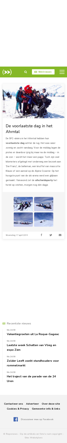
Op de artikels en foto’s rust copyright (41, 433)
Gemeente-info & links (46, 408)
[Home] (6, 72)
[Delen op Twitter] (51, 235)
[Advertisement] (33, 33)
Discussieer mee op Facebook (37, 419)
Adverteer (32, 404)
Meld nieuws (45, 72)
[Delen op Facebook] (41, 235)
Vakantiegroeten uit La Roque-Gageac (33, 334)
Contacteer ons (13, 404)
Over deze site (51, 404)
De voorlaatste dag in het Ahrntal (29, 128)
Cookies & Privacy (18, 408)
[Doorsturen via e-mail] (60, 235)
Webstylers (36, 437)
